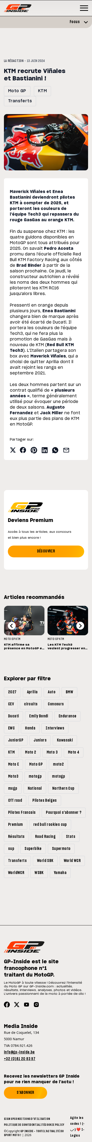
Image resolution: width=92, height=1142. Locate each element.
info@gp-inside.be (19, 1052)
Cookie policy (54, 1124)
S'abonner (25, 1093)
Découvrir (46, 551)
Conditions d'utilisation (32, 1118)
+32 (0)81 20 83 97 (19, 1059)
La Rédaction (14, 61)
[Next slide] (80, 626)
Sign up (9, 1118)
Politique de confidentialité (24, 1124)
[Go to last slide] (12, 626)
